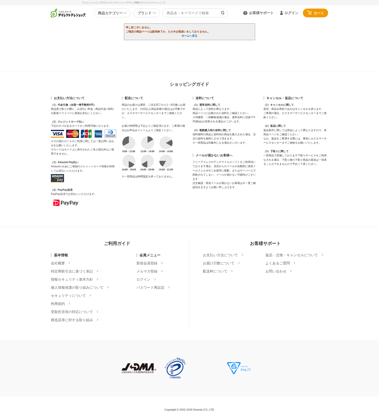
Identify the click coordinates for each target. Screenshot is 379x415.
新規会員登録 (146, 263)
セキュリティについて (68, 295)
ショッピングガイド (189, 84)
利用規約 (58, 304)
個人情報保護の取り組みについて (77, 287)
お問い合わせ (275, 271)
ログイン (291, 13)
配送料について (215, 271)
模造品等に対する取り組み (72, 320)
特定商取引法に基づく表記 (72, 271)
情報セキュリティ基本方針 (72, 279)
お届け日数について (218, 263)
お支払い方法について (220, 255)
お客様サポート (261, 13)
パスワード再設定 (150, 287)
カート (319, 13)
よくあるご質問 (277, 263)
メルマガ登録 (146, 271)
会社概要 (58, 263)
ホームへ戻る (189, 35)
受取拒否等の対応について (72, 312)
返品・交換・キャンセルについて (291, 255)
